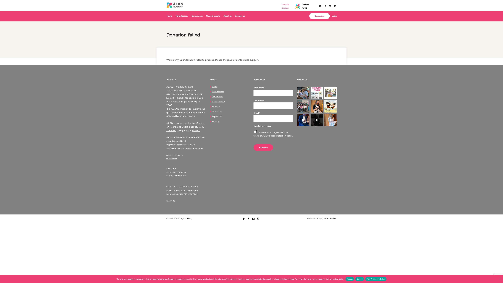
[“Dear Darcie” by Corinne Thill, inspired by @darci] (330, 120)
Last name (259, 100)
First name (259, 87)
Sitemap (215, 121)
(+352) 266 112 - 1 (174, 155)
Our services (217, 97)
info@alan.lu (171, 158)
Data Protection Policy (376, 279)
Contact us (217, 111)
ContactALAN (305, 6)
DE (174, 201)
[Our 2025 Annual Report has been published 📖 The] (330, 93)
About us (216, 106)
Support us (217, 116)
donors (196, 130)
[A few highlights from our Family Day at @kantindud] (303, 93)
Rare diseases (218, 92)
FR (171, 201)
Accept (350, 279)
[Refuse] (499, 279)
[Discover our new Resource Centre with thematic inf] (317, 93)
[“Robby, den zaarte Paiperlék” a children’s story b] (330, 106)
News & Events (218, 101)
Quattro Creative (328, 218)
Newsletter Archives (262, 126)
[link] (333, 16)
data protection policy (281, 136)
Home (214, 87)
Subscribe (263, 147)
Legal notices (185, 218)
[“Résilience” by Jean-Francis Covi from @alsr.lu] (303, 120)
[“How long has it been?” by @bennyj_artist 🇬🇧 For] (317, 120)
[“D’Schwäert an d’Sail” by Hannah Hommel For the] (317, 106)
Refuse (360, 279)
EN (167, 201)
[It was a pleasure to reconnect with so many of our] (303, 106)
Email (256, 113)
